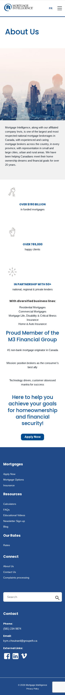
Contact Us (9, 572)
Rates (6, 545)
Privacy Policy (32, 689)
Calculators (9, 504)
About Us (8, 566)
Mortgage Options (13, 479)
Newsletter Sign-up (14, 521)
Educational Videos (14, 515)
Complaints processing (16, 577)
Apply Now (33, 437)
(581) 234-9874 (12, 628)
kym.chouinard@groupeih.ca (20, 640)
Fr (50, 8)
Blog (5, 526)
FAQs (6, 509)
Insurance (9, 485)
